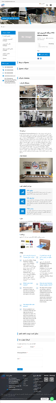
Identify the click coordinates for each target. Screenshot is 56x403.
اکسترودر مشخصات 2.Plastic (7, 40)
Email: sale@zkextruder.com (8, 1)
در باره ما (25, 378)
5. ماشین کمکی (6, 36)
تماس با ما (25, 385)
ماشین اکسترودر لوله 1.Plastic (8, 49)
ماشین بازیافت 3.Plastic (6, 54)
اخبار (24, 381)
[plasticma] (3, 5)
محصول (4, 58)
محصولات (25, 380)
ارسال (20, 369)
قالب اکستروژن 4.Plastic (6, 44)
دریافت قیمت (44, 54)
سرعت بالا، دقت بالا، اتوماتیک (10, 18)
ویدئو (24, 383)
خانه (3, 26)
